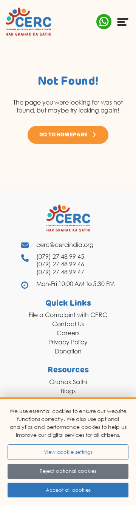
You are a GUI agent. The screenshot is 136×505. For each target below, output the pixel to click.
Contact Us (68, 324)
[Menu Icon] (122, 21)
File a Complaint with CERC (68, 315)
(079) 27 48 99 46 (60, 264)
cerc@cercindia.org (65, 245)
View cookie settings (68, 452)
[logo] (28, 21)
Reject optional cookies (68, 471)
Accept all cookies (68, 490)
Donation (68, 351)
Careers (68, 333)
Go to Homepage (63, 135)
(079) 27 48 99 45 (60, 256)
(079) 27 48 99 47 (60, 272)
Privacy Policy (68, 342)
